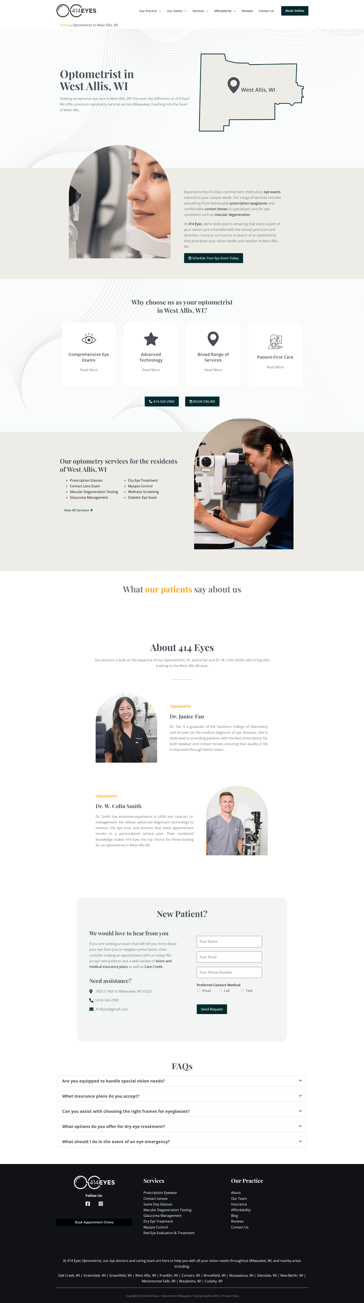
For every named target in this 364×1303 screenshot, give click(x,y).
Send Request (212, 1009)
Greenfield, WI (120, 1275)
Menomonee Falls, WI (158, 1281)
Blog (234, 1215)
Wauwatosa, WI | (243, 1275)
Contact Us (266, 11)
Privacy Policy (230, 1296)
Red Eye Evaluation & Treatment (168, 1233)
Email (206, 990)
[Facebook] (104, 11)
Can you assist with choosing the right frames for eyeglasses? (126, 1111)
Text (249, 990)
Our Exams (174, 11)
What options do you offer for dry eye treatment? (113, 1126)
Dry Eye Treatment (158, 1221)
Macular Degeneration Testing (167, 1210)
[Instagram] (111, 11)
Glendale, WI (267, 1275)
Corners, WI (191, 1275)
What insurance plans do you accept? (100, 1096)
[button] (182, 1081)
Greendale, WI (94, 1275)
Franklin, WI (169, 1275)
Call (227, 990)
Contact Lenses (155, 1198)
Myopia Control (155, 1227)
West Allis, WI (145, 1275)
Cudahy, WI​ (213, 1281)
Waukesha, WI (190, 1281)
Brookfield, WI (215, 1275)
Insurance (239, 1204)
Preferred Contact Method (218, 985)
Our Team (239, 1198)
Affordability (223, 11)
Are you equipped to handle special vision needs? (113, 1081)
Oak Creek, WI (69, 1275)
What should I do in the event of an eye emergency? (116, 1141)
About (236, 1192)
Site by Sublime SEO (206, 1296)
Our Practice (148, 11)
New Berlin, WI (291, 1275)
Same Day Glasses (157, 1204)
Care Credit (153, 966)
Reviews (247, 11)
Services (198, 11)
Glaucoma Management (162, 1215)
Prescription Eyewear (160, 1192)
